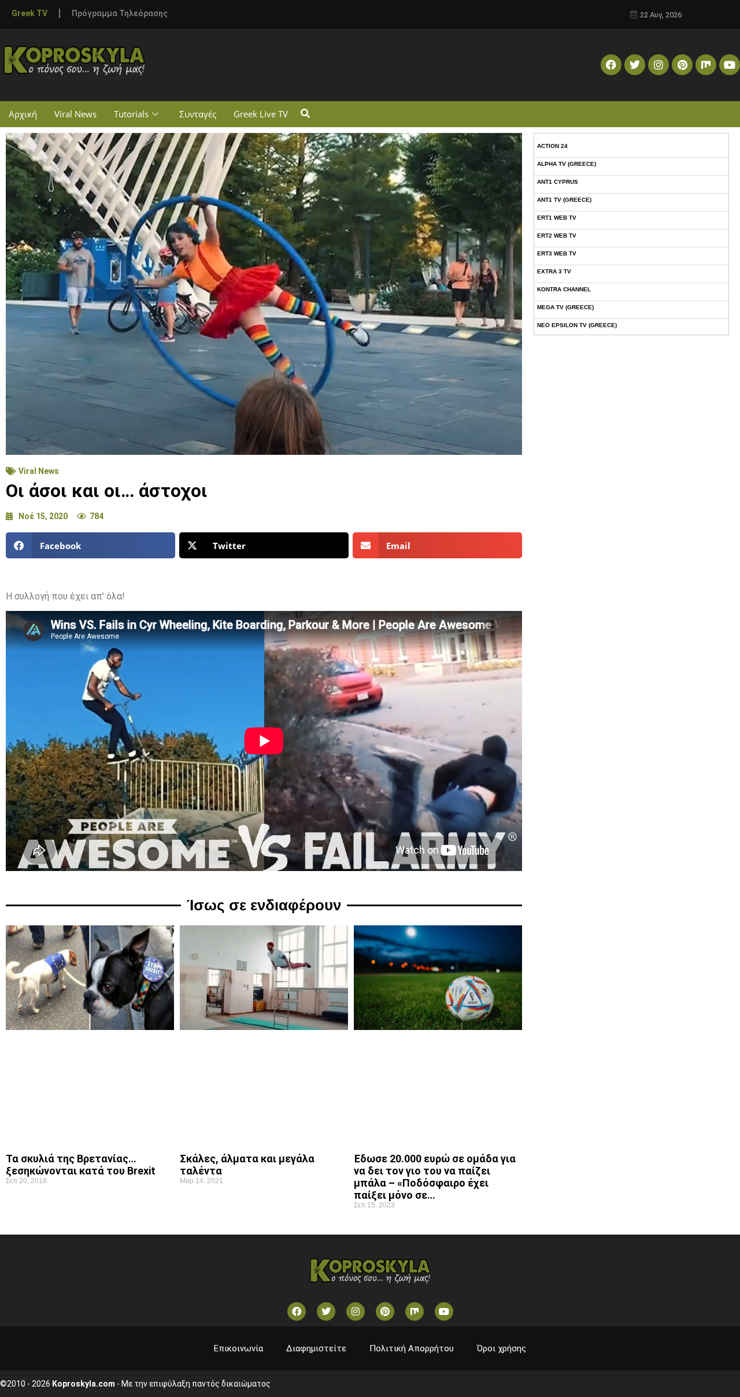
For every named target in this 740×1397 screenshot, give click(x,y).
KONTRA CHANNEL (564, 289)
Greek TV (29, 13)
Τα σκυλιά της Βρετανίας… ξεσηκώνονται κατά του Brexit (81, 1165)
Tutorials (131, 114)
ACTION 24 (552, 146)
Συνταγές (197, 114)
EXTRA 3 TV (554, 271)
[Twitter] (634, 64)
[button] (305, 114)
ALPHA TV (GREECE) (566, 164)
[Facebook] (611, 64)
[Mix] (705, 64)
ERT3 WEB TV (556, 253)
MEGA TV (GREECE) (565, 307)
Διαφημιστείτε (316, 1348)
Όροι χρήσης (501, 1348)
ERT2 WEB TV (556, 235)
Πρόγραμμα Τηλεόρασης (120, 13)
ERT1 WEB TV (556, 217)
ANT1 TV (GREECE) (564, 200)
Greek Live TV (261, 114)
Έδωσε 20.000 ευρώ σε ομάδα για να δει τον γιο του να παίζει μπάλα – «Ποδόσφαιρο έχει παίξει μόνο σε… (435, 1177)
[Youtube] (729, 64)
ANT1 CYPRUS (557, 182)
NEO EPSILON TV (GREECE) (577, 325)
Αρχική (23, 114)
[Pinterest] (682, 64)
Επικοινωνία (238, 1348)
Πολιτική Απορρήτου (411, 1348)
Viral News (75, 114)
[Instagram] (658, 64)
